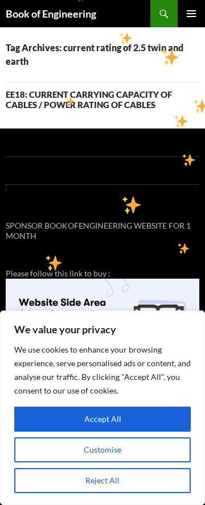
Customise (102, 449)
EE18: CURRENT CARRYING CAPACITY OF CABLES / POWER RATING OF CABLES (89, 99)
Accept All (102, 419)
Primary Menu (191, 13)
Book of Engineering (51, 13)
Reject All (102, 480)
